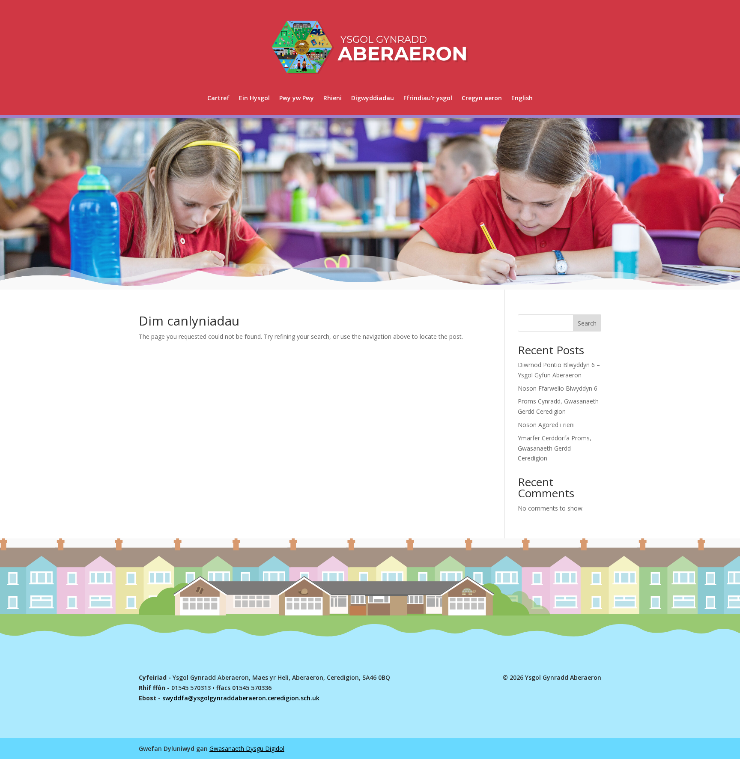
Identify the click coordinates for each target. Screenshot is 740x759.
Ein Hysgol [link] (254, 98)
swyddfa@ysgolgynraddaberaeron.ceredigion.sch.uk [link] (240, 698)
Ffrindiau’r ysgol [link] (427, 98)
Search (587, 323)
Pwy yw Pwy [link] (296, 98)
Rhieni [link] (332, 98)
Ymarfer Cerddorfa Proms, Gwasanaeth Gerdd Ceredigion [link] (554, 448)
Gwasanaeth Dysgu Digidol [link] (246, 748)
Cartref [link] (218, 98)
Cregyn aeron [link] (482, 98)
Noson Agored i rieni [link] (546, 425)
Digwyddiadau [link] (372, 98)
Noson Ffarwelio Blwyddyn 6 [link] (557, 388)
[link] (522, 98)
